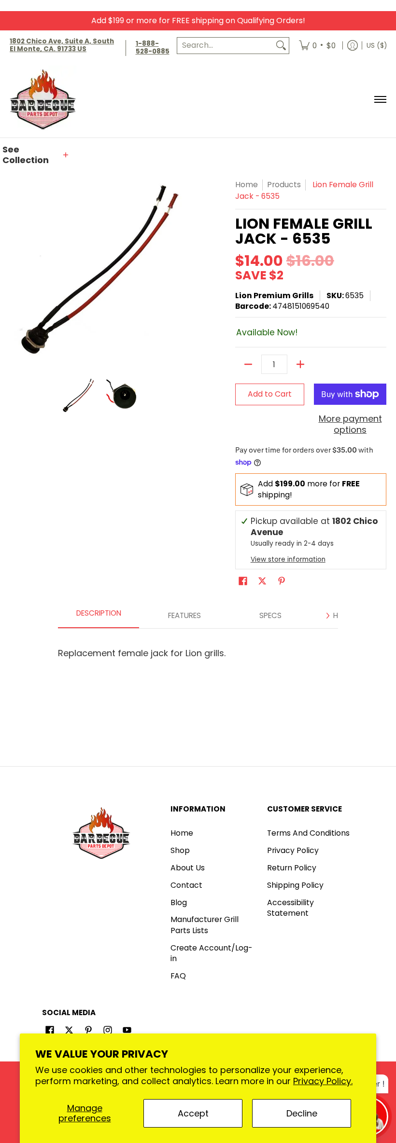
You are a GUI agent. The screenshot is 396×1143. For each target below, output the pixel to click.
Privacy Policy (293, 850)
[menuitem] (317, 45)
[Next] (327, 615)
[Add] (300, 364)
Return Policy (291, 867)
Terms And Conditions (308, 833)
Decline (301, 1113)
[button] (36, 155)
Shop (180, 850)
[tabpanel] (198, 649)
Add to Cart (270, 393)
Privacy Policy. (323, 1081)
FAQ (178, 975)
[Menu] (379, 99)
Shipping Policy (295, 885)
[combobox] (225, 46)
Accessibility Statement (290, 908)
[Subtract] (248, 364)
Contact (186, 885)
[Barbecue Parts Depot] (46, 99)
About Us (187, 867)
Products (284, 184)
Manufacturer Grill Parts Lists (204, 925)
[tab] (98, 615)
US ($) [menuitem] (377, 45)
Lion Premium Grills (274, 295)
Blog (178, 902)
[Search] (281, 46)
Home (246, 184)
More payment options (350, 424)
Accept (193, 1113)
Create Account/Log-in (211, 953)
